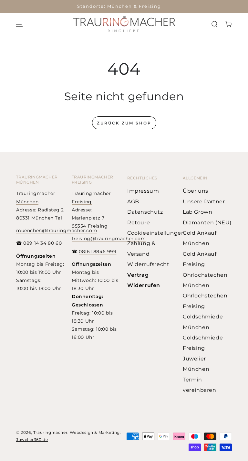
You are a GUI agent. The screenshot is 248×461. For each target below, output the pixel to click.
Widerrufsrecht (148, 264)
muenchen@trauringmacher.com (56, 230)
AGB (133, 201)
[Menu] (19, 24)
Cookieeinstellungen (156, 233)
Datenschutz (145, 212)
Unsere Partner (204, 201)
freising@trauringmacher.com (109, 238)
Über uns (195, 191)
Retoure (138, 223)
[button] (214, 24)
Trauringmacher (50, 432)
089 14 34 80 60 (42, 243)
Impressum (143, 191)
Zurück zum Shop (124, 123)
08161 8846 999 (97, 251)
